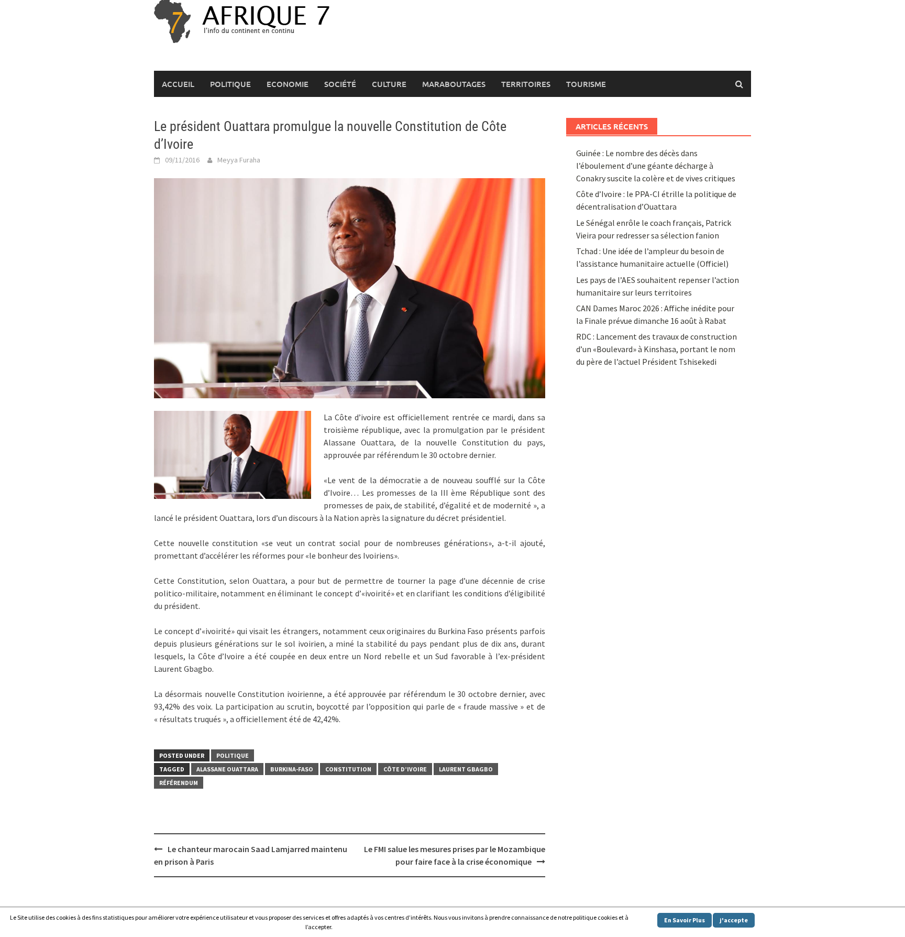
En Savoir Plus (684, 920)
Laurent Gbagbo (466, 769)
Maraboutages (453, 84)
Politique (230, 84)
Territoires (525, 84)
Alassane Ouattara (227, 769)
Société (340, 84)
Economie (287, 84)
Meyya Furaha (238, 160)
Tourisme (586, 84)
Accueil (178, 84)
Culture (389, 84)
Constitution (348, 769)
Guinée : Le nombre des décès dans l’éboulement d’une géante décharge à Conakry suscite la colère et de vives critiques (655, 165)
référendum (178, 783)
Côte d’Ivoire (405, 769)
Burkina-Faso (291, 769)
